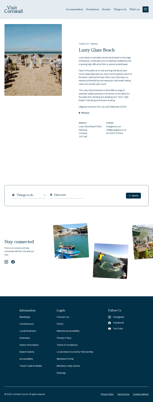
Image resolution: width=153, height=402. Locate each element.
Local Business (27, 331)
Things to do (120, 9)
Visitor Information (29, 345)
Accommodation (74, 9)
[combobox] (16, 195)
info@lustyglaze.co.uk (116, 130)
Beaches (106, 9)
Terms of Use (123, 394)
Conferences (26, 324)
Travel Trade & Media (30, 366)
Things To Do (84, 44)
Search (135, 196)
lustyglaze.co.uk (113, 126)
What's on (135, 9)
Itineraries (24, 338)
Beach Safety (26, 352)
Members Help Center (68, 366)
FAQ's (60, 324)
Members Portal (65, 359)
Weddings (24, 317)
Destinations (92, 9)
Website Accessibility (68, 331)
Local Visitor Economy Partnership (75, 352)
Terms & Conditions (67, 345)
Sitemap (61, 373)
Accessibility (26, 359)
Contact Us (63, 317)
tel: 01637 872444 (114, 133)
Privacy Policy (64, 338)
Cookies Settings (141, 394)
